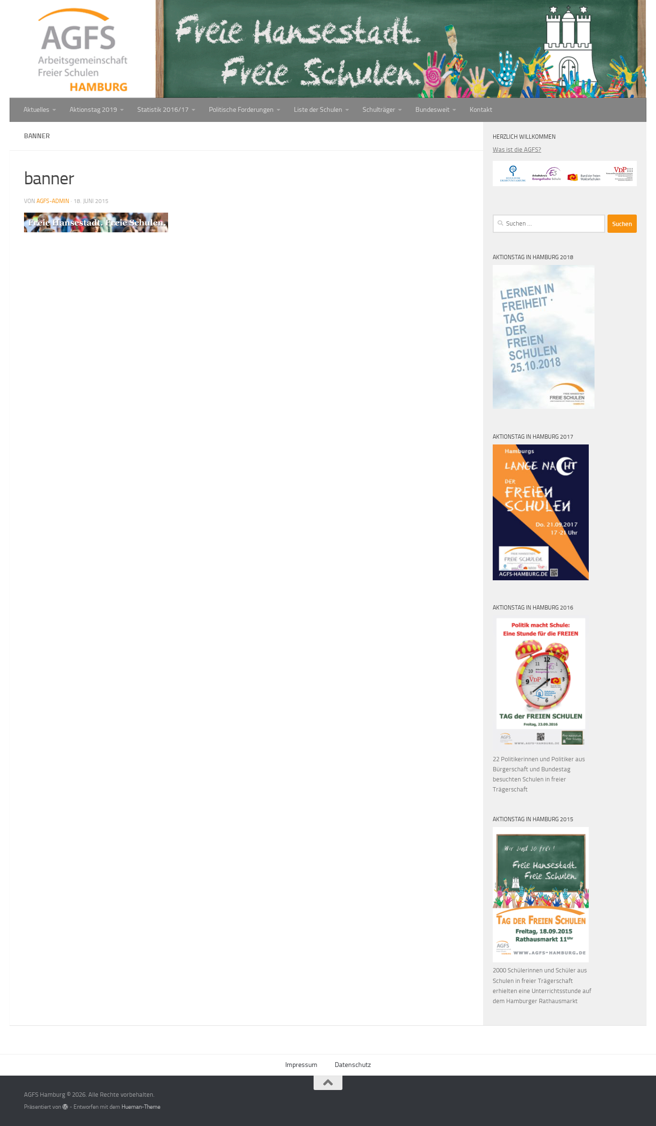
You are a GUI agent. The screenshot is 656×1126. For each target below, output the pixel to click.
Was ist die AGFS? (517, 149)
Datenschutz (353, 1065)
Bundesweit (432, 110)
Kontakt (481, 110)
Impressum (301, 1065)
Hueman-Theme (140, 1106)
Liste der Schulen (318, 110)
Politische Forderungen (241, 110)
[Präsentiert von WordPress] (65, 1107)
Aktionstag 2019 (93, 110)
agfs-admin (52, 201)
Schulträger (379, 110)
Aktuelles (36, 110)
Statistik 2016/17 (163, 110)
